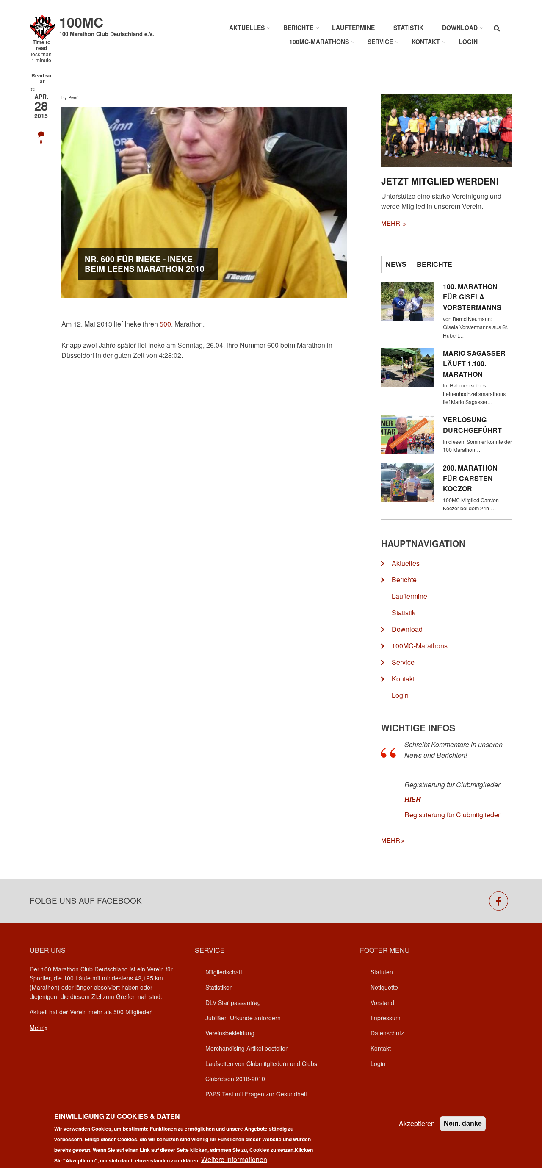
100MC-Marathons (319, 41)
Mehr (37, 1027)
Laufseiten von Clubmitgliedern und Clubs (261, 1063)
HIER (412, 799)
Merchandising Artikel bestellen (247, 1048)
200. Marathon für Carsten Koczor (470, 478)
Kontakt (426, 41)
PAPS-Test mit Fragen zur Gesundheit (256, 1094)
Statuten (382, 972)
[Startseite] (42, 26)
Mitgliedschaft (223, 972)
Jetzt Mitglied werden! (440, 180)
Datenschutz (387, 1033)
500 (165, 324)
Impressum (386, 1017)
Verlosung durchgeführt (472, 425)
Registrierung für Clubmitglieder (452, 814)
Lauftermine (353, 27)
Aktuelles (247, 27)
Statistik (408, 27)
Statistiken (219, 987)
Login (468, 41)
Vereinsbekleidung (229, 1033)
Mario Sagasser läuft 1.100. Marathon (474, 363)
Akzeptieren (417, 1123)
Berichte (298, 27)
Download (460, 27)
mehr (391, 223)
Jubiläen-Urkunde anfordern (243, 1017)
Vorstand (382, 1002)
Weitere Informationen (234, 1159)
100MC (81, 22)
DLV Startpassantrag (233, 1002)
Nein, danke (463, 1123)
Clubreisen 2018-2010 (235, 1078)
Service (380, 41)
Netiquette (384, 987)
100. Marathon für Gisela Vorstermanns (472, 297)
